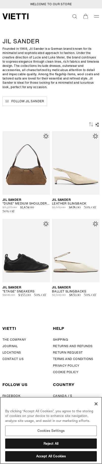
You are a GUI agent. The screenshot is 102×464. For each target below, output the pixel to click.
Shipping (60, 339)
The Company (14, 339)
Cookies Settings (51, 430)
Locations (11, 352)
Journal (10, 346)
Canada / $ (62, 396)
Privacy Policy (66, 365)
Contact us (13, 359)
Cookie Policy (65, 372)
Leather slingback (69, 204)
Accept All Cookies (51, 456)
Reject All (51, 443)
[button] (75, 16)
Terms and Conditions (73, 359)
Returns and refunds (73, 346)
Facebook (11, 396)
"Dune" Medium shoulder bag (26, 204)
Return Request (68, 352)
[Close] (96, 403)
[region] (51, 430)
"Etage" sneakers (18, 291)
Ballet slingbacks (69, 291)
